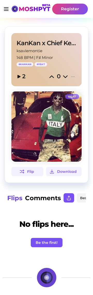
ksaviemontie (29, 50)
